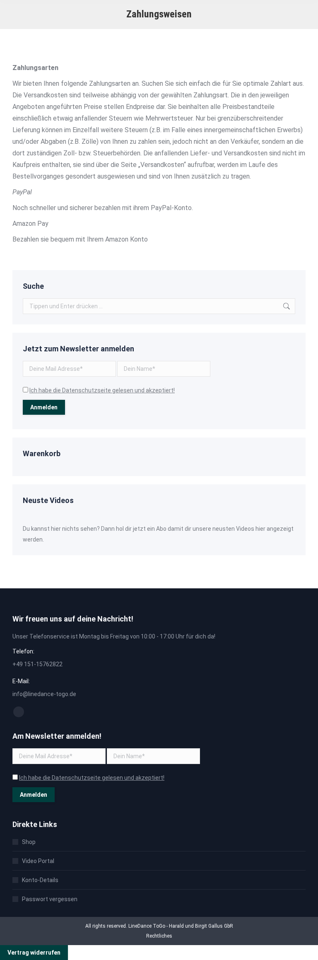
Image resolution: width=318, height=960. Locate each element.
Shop (29, 842)
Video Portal (38, 861)
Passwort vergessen (49, 899)
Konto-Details (40, 880)
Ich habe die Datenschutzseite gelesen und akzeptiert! (102, 390)
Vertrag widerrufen (33, 952)
